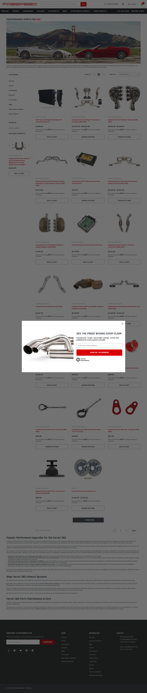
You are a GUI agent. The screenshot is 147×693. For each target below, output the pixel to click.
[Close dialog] (122, 324)
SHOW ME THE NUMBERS (99, 352)
